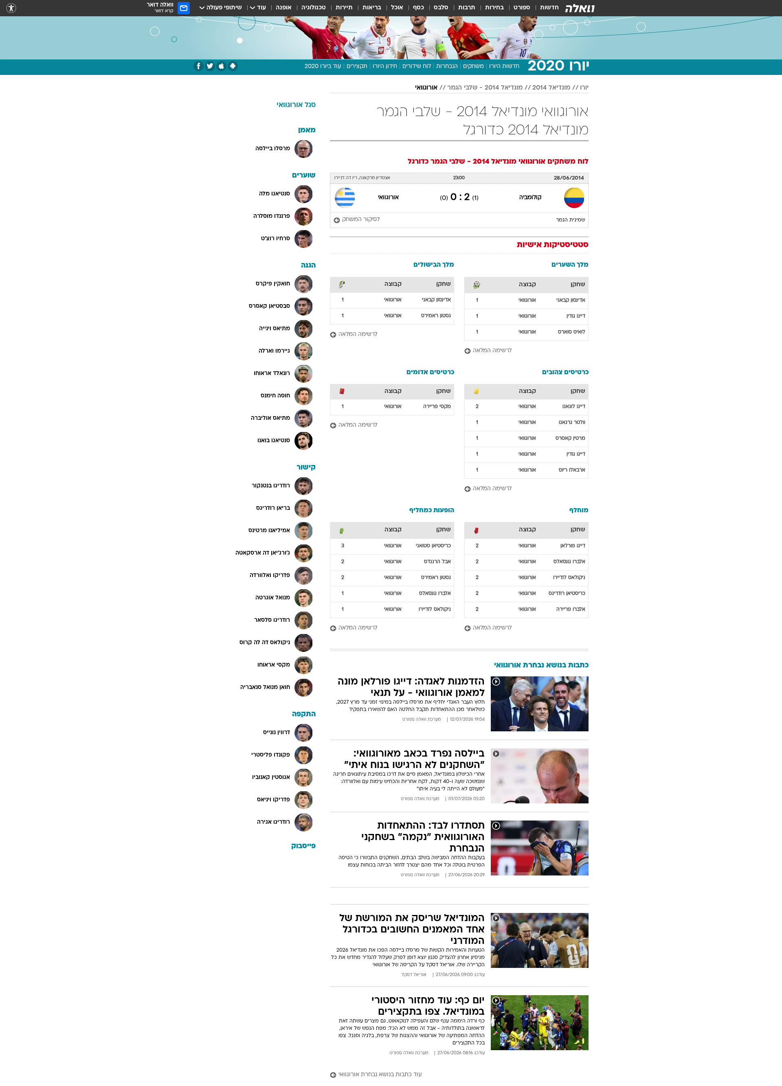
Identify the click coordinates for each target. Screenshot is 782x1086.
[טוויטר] (210, 66)
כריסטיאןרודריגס (567, 593)
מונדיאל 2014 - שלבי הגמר (485, 88)
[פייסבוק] (198, 66)
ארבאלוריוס (572, 470)
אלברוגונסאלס (569, 561)
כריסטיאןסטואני (433, 546)
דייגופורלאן (572, 546)
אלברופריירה (570, 609)
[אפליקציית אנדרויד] (233, 66)
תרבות (466, 8)
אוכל (397, 8)
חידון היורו (385, 66)
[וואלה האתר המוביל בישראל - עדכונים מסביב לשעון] (580, 8)
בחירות (494, 8)
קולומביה (530, 197)
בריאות (371, 8)
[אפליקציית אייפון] (221, 66)
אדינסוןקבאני (570, 300)
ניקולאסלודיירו (569, 577)
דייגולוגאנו (573, 406)
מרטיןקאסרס (570, 438)
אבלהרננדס (437, 561)
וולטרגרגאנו (572, 422)
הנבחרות (447, 66)
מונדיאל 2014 (551, 88)
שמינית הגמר (570, 220)
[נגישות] (11, 8)
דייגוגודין (576, 316)
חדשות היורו (504, 66)
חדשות (549, 8)
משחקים (473, 66)
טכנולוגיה (313, 8)
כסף (418, 8)
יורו (584, 88)
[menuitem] (544, 8)
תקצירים (357, 66)
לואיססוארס (571, 332)
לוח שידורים (416, 66)
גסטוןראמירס (436, 316)
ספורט (522, 8)
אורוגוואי (426, 88)
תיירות (344, 8)
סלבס (441, 8)
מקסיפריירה (437, 406)
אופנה (284, 8)
